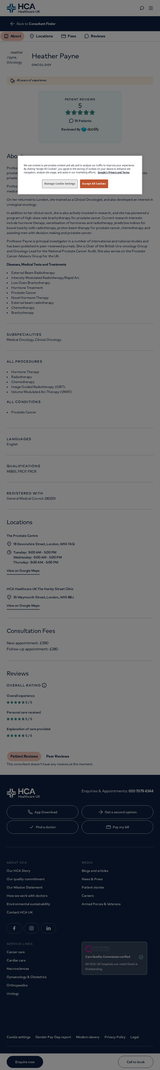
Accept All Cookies (94, 183)
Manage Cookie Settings (59, 183)
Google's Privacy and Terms (114, 172)
